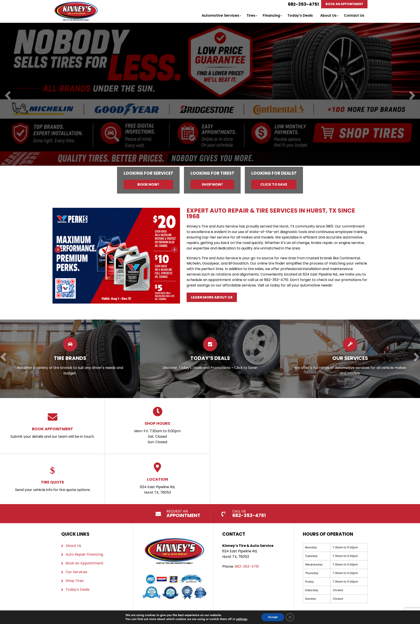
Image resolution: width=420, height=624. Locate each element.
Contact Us (354, 15)
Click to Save (273, 184)
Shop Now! (212, 184)
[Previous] (7, 96)
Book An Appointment (344, 4)
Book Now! (148, 184)
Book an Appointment (84, 563)
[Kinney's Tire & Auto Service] (76, 4)
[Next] (412, 96)
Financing (271, 15)
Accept (273, 617)
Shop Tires (75, 580)
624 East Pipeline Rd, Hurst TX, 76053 (157, 485)
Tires (251, 15)
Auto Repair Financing (84, 554)
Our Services (76, 571)
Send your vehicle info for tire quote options (52, 485)
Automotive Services (220, 15)
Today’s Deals (300, 15)
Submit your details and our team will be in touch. (52, 432)
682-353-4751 (303, 4)
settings (241, 619)
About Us (328, 15)
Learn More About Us (212, 297)
